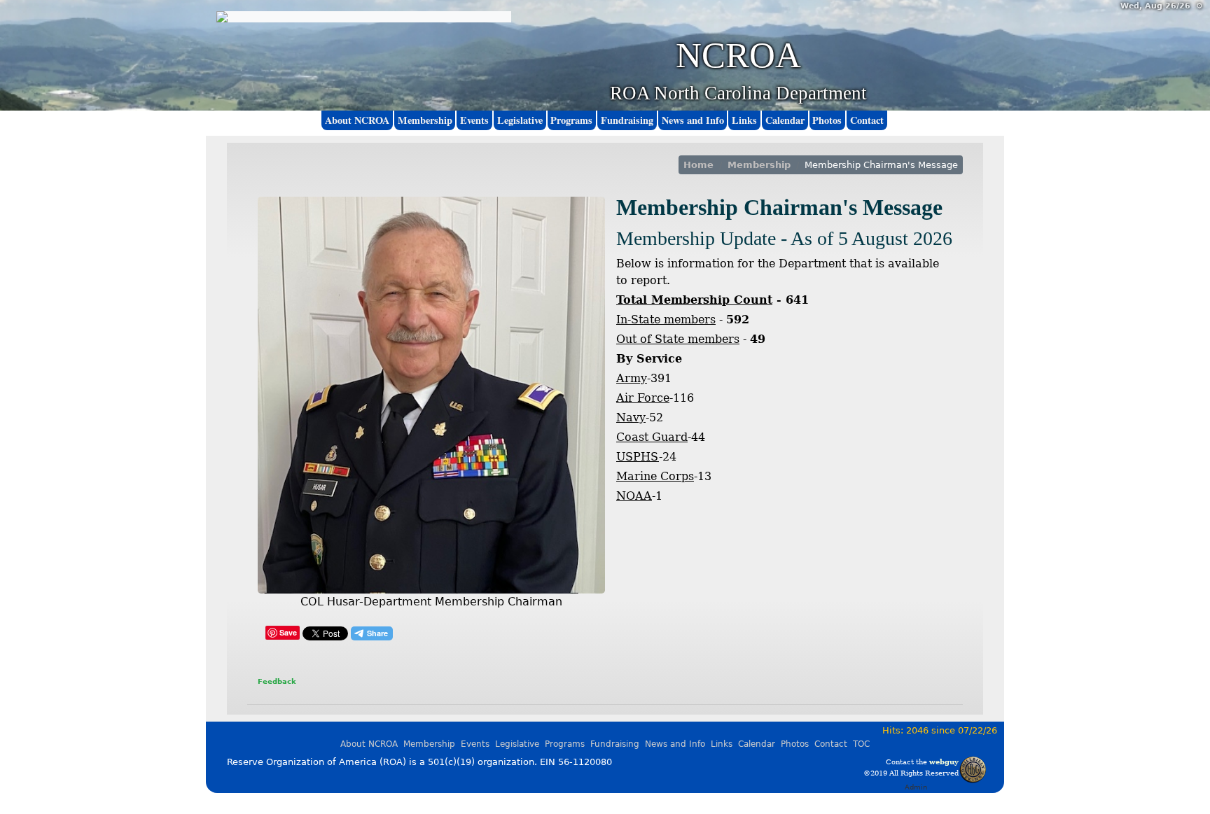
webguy (944, 761)
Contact (867, 120)
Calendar (785, 120)
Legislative (520, 120)
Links (744, 120)
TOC (861, 744)
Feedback (277, 681)
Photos (827, 120)
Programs (571, 120)
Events (474, 120)
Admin (916, 787)
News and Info (693, 120)
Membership (759, 165)
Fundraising (627, 120)
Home (698, 165)
